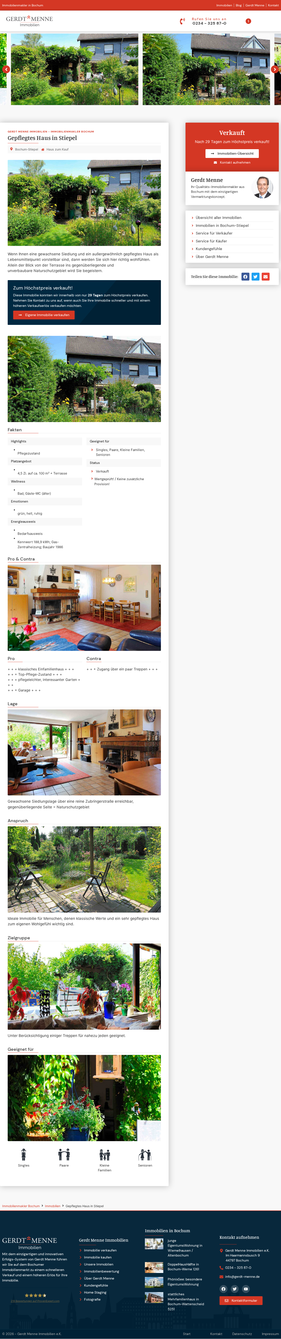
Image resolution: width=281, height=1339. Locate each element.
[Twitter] (235, 1289)
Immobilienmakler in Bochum (22, 5)
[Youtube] (246, 1289)
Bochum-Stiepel (26, 149)
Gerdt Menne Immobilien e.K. (39, 1334)
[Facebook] (223, 1289)
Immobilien (52, 1206)
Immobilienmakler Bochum (21, 1206)
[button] (245, 277)
